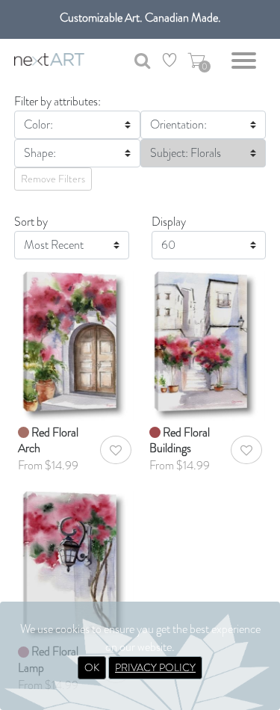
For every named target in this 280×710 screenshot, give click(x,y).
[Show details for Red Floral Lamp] (74, 563)
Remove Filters (53, 178)
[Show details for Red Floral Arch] (74, 344)
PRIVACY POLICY (155, 667)
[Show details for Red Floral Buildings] (206, 344)
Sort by (31, 221)
